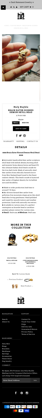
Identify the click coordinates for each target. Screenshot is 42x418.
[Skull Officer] (12, 245)
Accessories (7, 356)
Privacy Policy (27, 332)
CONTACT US (32, 141)
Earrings (5, 354)
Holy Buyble (19, 402)
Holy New (6, 344)
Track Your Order (28, 322)
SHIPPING (20, 141)
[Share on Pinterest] (24, 136)
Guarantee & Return (29, 329)
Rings (4, 346)
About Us (6, 322)
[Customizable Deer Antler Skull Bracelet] (30, 243)
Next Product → (27, 286)
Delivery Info (26, 327)
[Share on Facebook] (16, 136)
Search (5, 319)
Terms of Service (28, 334)
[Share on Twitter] (20, 136)
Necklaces (6, 351)
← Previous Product (15, 279)
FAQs (23, 324)
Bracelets (5, 349)
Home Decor (7, 359)
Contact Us (25, 319)
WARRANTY (8, 141)
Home (6, 25)
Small (15, 122)
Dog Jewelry (7, 361)
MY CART (27, 7)
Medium (25, 122)
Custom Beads (15, 25)
